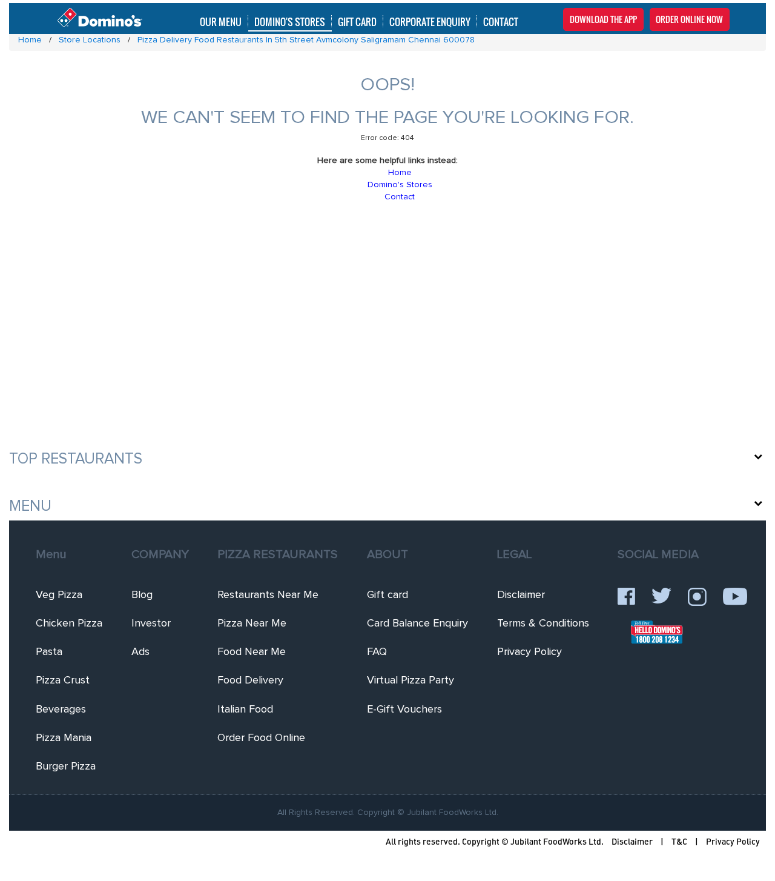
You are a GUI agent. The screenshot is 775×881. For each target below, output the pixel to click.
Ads (140, 652)
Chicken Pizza (69, 623)
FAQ (377, 652)
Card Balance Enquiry (417, 623)
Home (400, 172)
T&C (679, 841)
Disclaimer (521, 595)
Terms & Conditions (543, 623)
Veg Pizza (59, 595)
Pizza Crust (63, 680)
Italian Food (245, 709)
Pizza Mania (63, 738)
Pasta (49, 652)
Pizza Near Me (251, 623)
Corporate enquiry (429, 21)
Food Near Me (251, 652)
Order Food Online (261, 738)
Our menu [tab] (221, 21)
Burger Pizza (66, 766)
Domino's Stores (289, 21)
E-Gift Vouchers (404, 709)
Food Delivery (250, 680)
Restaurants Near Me (267, 595)
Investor (151, 623)
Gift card (387, 595)
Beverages (61, 709)
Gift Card (357, 21)
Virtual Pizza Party (410, 680)
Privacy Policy (529, 652)
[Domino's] (99, 18)
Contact (500, 21)
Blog (142, 595)
